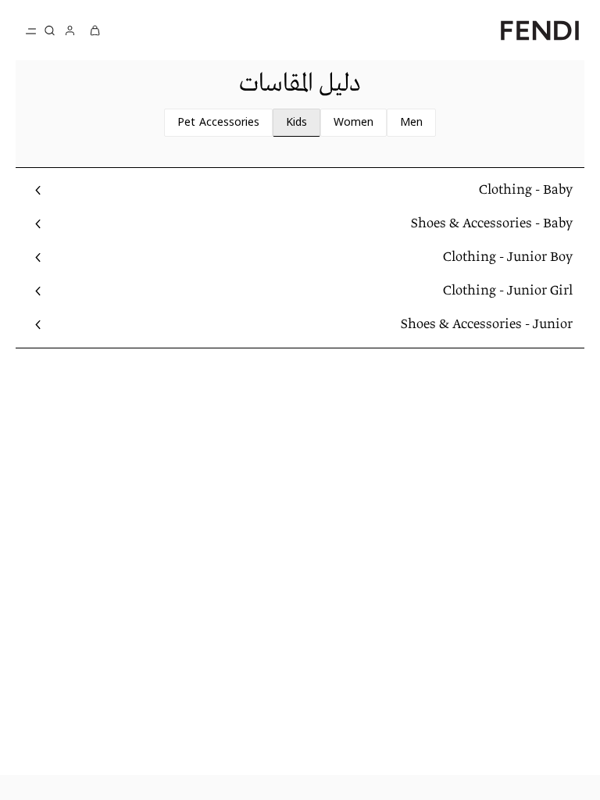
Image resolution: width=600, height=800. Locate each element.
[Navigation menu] (31, 30)
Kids (296, 122)
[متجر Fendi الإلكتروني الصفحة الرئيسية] (540, 30)
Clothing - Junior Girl (508, 291)
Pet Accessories (218, 122)
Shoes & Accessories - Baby (492, 224)
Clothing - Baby (526, 190)
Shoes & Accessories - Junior (487, 325)
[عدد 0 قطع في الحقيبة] (95, 30)
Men (411, 122)
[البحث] (50, 30)
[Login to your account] (70, 30)
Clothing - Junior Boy (508, 257)
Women (353, 122)
